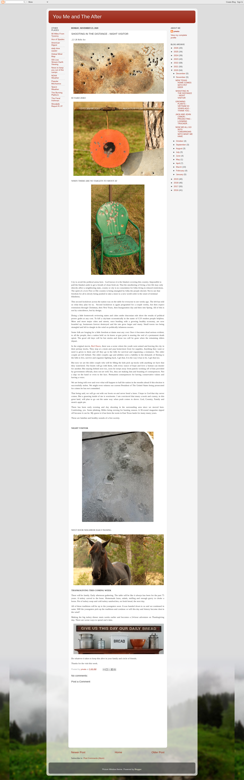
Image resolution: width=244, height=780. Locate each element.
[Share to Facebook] (112, 669)
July (178, 152)
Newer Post (78, 752)
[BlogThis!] (106, 669)
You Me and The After (77, 16)
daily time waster (55, 49)
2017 (176, 186)
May (178, 159)
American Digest (55, 44)
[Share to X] (109, 669)
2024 (176, 55)
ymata (176, 31)
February (180, 171)
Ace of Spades (57, 39)
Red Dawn (96, 346)
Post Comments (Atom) (93, 758)
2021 (176, 67)
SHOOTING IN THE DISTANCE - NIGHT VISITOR (184, 94)
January (180, 174)
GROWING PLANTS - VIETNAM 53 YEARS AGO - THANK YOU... (183, 106)
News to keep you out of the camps (57, 70)
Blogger (138, 769)
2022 (176, 63)
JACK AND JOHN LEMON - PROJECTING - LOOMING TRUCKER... (184, 119)
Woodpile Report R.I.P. (57, 105)
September (181, 145)
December (181, 73)
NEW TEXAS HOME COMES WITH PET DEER (183, 83)
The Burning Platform (56, 94)
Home (118, 752)
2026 (176, 48)
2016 (176, 190)
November (181, 77)
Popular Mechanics (56, 82)
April (178, 163)
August (179, 148)
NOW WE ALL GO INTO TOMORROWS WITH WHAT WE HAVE (184, 131)
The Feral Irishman (55, 99)
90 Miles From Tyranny (57, 35)
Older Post (158, 752)
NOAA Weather (55, 77)
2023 (176, 59)
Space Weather (55, 88)
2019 (176, 179)
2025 (176, 52)
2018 (176, 183)
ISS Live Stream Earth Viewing (57, 62)
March (179, 167)
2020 (176, 70)
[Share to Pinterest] (114, 669)
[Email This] (104, 669)
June (178, 156)
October (180, 141)
